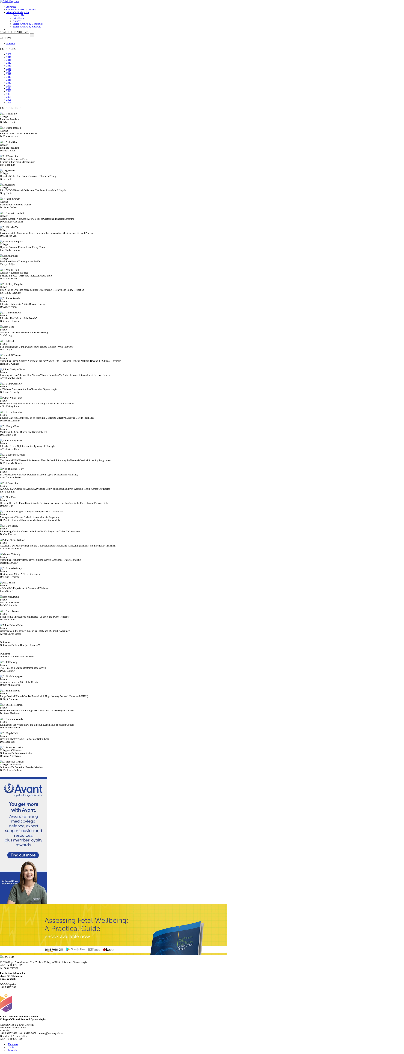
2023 (8, 94)
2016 (8, 74)
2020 (8, 85)
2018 (8, 79)
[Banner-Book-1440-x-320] (113, 954)
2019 (8, 82)
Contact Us (18, 15)
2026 (8, 102)
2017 (8, 77)
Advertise (11, 6)
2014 (8, 68)
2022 (8, 91)
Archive (17, 21)
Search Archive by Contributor (28, 23)
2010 (8, 57)
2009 (8, 54)
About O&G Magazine (17, 12)
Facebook (13, 1044)
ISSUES (10, 43)
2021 (8, 88)
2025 (8, 99)
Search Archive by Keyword (27, 26)
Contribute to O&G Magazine (21, 9)
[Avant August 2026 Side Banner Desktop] (23, 902)
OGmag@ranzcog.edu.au (13, 990)
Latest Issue (18, 18)
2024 (8, 97)
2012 (8, 62)
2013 (8, 65)
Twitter (11, 1047)
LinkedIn (12, 1050)
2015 (8, 71)
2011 (8, 60)
